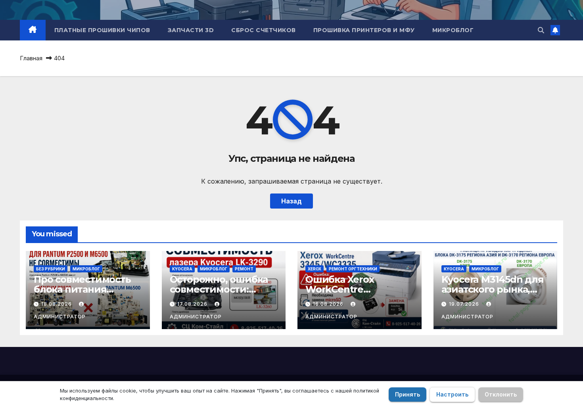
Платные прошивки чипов (102, 30)
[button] (541, 30)
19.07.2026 (465, 304)
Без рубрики (50, 268)
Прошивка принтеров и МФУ (364, 30)
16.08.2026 (329, 304)
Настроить (452, 394)
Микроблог (453, 30)
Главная (31, 58)
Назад (291, 201)
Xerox (314, 268)
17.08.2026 (193, 304)
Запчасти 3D (191, 30)
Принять (407, 394)
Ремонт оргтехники (353, 268)
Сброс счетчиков (263, 30)
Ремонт (244, 268)
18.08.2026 (57, 304)
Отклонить (501, 394)
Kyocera (182, 268)
